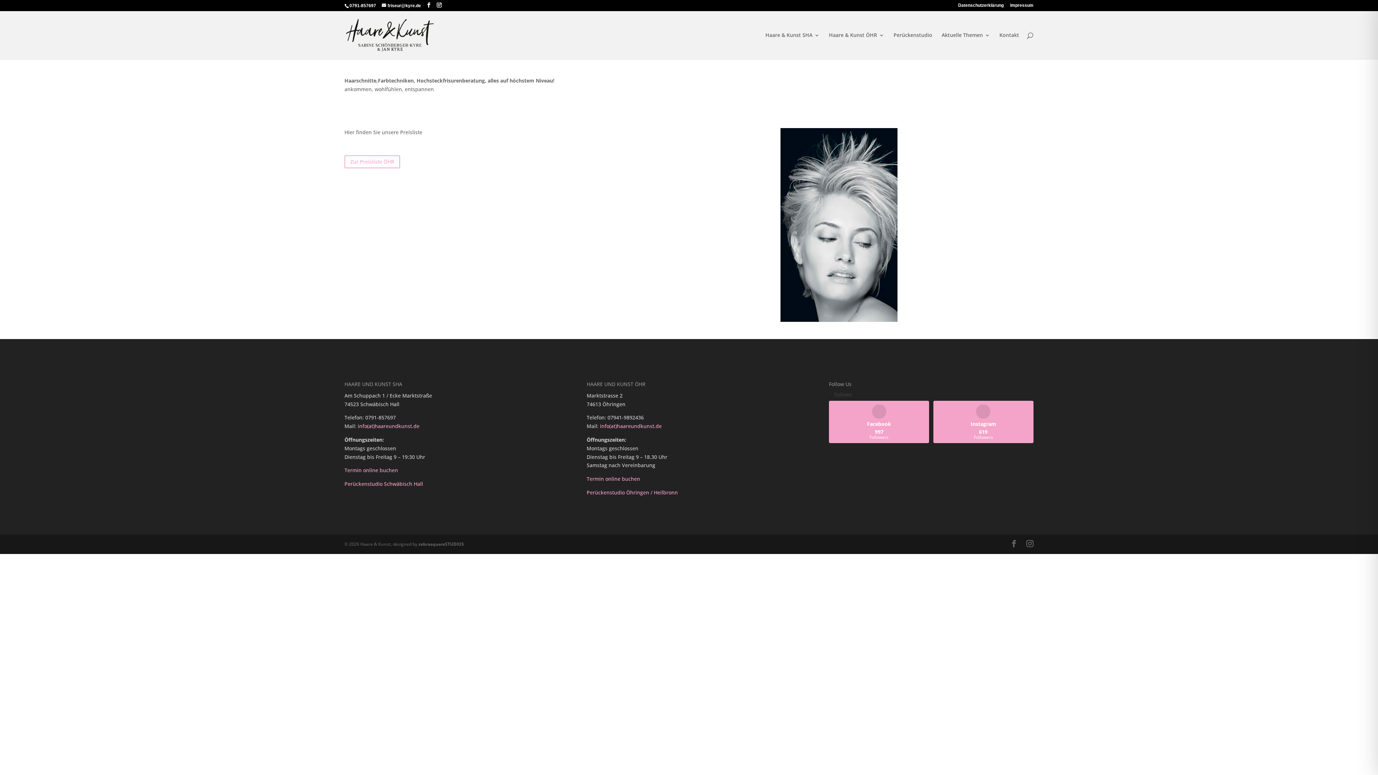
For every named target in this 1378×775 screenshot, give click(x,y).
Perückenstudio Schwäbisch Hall (384, 483)
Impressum (1022, 5)
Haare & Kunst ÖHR (853, 35)
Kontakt (1009, 35)
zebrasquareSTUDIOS (441, 544)
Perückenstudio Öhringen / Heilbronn (632, 492)
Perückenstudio (913, 35)
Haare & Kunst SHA (788, 35)
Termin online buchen (371, 470)
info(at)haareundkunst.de (389, 426)
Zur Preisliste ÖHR (372, 161)
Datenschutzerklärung (981, 5)
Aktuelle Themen (962, 35)
